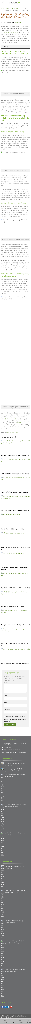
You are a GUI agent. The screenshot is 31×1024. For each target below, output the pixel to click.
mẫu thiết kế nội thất (10, 419)
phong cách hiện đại (13, 432)
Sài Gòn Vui (4, 8)
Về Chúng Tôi (5, 1016)
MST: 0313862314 (21, 752)
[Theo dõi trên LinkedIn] (8, 1007)
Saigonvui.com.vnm (8, 752)
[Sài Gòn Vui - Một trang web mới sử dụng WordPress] (15, 2)
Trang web (7, 709)
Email (6, 702)
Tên (5, 695)
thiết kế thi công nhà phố (10, 32)
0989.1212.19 (7, 747)
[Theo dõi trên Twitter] (5, 1007)
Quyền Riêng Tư (15, 1016)
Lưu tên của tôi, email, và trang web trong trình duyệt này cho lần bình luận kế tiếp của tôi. (15, 719)
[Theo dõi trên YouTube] (11, 1007)
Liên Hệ (9, 1018)
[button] (2, 2)
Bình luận (7, 683)
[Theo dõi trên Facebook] (2, 1007)
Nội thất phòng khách (15, 8)
